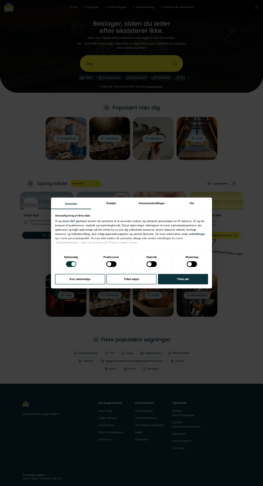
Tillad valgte (131, 279)
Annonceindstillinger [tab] (151, 203)
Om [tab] (192, 203)
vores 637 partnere (74, 221)
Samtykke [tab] (71, 203)
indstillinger (197, 233)
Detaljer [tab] (111, 203)
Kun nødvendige (80, 279)
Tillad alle (183, 279)
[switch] (111, 264)
